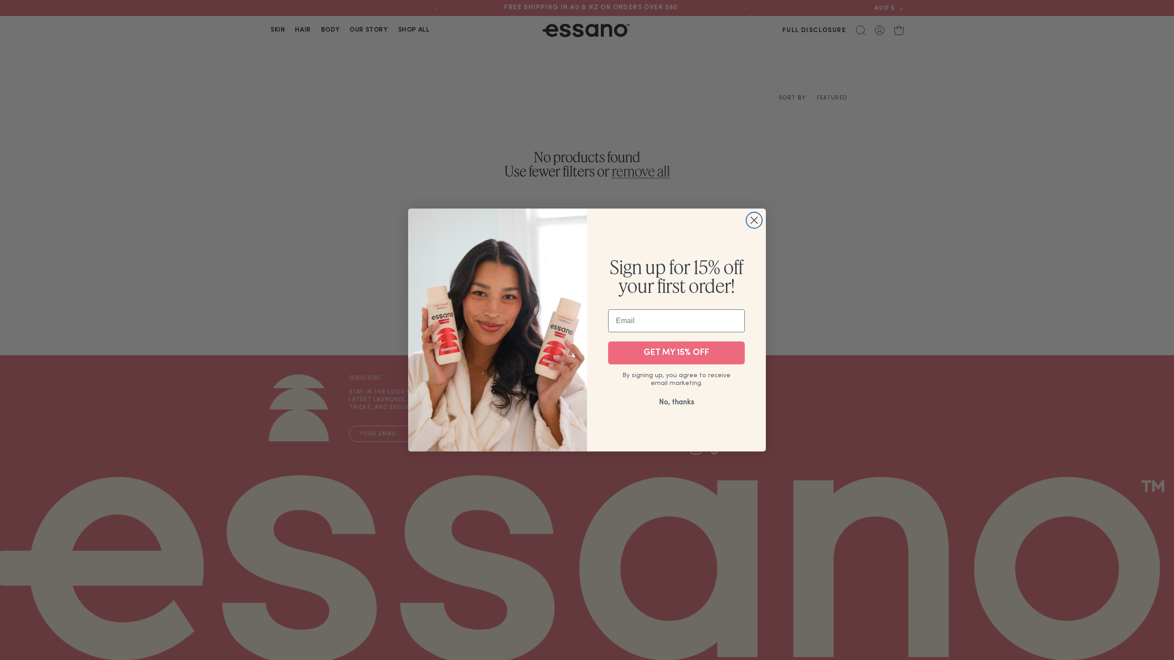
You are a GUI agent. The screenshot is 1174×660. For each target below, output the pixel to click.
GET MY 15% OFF (676, 352)
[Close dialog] (754, 220)
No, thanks (676, 402)
